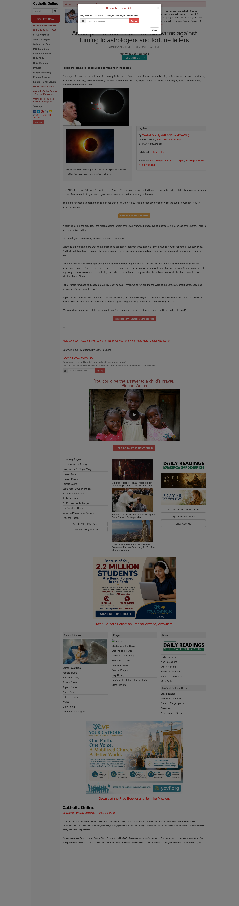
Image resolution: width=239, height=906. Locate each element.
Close (154, 29)
